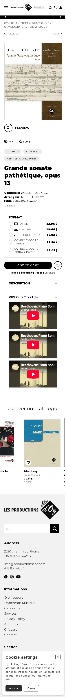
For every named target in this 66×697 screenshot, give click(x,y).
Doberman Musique (19, 603)
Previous (12, 33)
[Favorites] (58, 265)
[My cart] (55, 8)
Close (31, 688)
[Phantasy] (42, 450)
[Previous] (5, 17)
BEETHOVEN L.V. (36, 192)
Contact (10, 635)
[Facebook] (6, 577)
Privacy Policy (14, 619)
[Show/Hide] (56, 283)
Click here (50, 272)
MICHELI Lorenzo (32, 197)
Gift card (10, 629)
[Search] (54, 528)
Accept (13, 688)
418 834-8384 (14, 568)
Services (10, 613)
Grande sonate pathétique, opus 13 (25, 26)
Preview (22, 128)
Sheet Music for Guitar (35, 23)
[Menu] (6, 8)
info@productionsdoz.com (24, 564)
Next (56, 33)
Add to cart (28, 265)
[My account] (60, 8)
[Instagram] (12, 577)
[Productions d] (33, 510)
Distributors (13, 597)
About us (11, 624)
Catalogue (11, 23)
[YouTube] (18, 577)
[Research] (50, 8)
